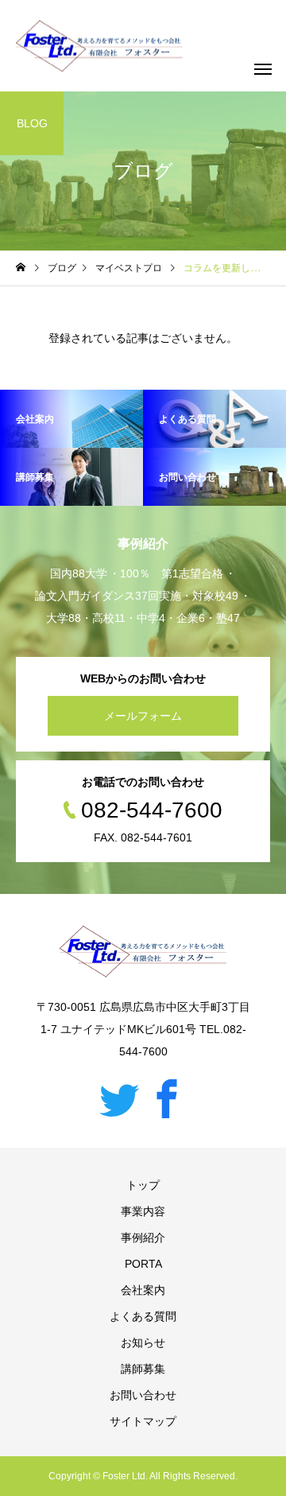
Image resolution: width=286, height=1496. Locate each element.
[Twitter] (119, 1098)
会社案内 (143, 1290)
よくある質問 (143, 1316)
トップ (143, 1185)
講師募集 (143, 1368)
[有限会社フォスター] (99, 46)
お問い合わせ (143, 1395)
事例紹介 (143, 1237)
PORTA (143, 1263)
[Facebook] (167, 1098)
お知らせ (143, 1342)
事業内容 (143, 1211)
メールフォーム (143, 715)
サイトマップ (143, 1421)
